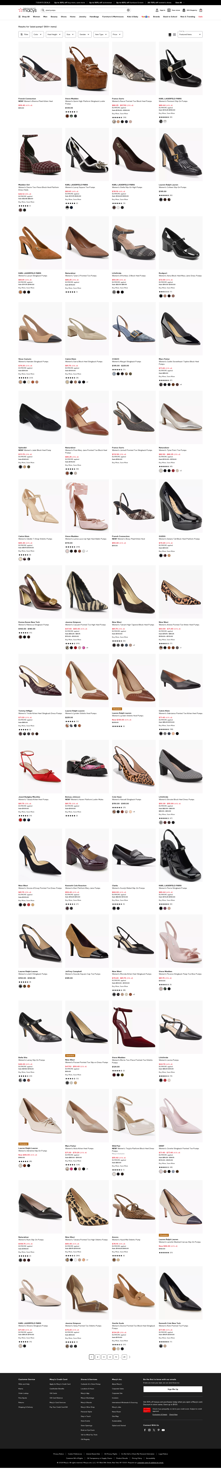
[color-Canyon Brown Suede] (114, 207)
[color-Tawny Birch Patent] (32, 382)
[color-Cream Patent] (126, 994)
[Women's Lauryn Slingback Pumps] (40, 243)
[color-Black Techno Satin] (118, 1074)
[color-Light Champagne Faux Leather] (177, 470)
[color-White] (114, 1174)
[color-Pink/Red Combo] (83, 647)
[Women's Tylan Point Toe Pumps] (181, 417)
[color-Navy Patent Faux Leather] (165, 470)
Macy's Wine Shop (88, 1407)
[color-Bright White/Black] (165, 121)
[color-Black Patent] (24, 210)
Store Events (85, 1421)
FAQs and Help (23, 1384)
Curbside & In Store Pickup (90, 1384)
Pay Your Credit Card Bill (59, 1407)
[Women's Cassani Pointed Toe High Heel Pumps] (87, 592)
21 (124, 1357)
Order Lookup (23, 1393)
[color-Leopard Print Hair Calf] (114, 811)
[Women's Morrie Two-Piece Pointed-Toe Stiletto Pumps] (134, 1027)
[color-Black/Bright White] (160, 121)
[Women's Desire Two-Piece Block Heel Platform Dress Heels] (40, 154)
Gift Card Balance (56, 1398)
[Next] (59, 68)
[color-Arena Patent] (75, 1082)
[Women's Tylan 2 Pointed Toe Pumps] (87, 243)
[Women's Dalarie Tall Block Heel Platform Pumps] (181, 506)
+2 (87, 382)
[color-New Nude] (20, 1346)
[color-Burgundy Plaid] (20, 210)
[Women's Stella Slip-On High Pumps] (134, 154)
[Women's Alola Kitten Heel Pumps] (87, 1115)
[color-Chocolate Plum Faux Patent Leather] (118, 292)
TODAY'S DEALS (43, 3)
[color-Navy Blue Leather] (126, 121)
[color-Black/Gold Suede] (75, 1346)
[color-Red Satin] (20, 819)
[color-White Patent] (71, 1082)
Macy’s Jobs (116, 1407)
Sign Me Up (173, 1389)
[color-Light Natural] (67, 1168)
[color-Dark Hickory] (165, 199)
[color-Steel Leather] (165, 733)
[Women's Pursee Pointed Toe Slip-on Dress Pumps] (87, 1027)
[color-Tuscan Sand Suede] (130, 811)
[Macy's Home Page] (27, 10)
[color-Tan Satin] (79, 551)
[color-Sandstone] (36, 382)
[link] (40, 103)
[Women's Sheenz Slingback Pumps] (40, 1293)
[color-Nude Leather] (173, 733)
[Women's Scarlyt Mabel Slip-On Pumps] (134, 855)
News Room (116, 1412)
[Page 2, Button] (129, 1357)
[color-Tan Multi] (24, 986)
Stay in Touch (86, 1416)
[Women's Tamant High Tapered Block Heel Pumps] (134, 592)
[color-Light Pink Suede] (130, 121)
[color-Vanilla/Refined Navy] (71, 725)
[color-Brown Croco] (67, 116)
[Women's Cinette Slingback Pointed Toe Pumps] (181, 1115)
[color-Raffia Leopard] (67, 1259)
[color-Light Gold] (165, 1346)
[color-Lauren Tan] (79, 725)
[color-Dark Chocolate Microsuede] (169, 822)
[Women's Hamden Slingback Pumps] (40, 328)
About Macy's (117, 1384)
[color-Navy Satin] (28, 819)
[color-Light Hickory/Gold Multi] (67, 1346)
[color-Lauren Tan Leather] (28, 986)
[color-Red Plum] (165, 908)
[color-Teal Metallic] (126, 645)
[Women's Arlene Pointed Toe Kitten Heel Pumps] (181, 592)
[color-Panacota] (118, 1259)
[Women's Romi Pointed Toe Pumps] (181, 1293)
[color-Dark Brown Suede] (114, 645)
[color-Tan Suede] (20, 292)
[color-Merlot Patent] (169, 295)
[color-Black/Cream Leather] (67, 207)
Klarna (20, 1389)
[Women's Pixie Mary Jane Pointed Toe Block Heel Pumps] (87, 417)
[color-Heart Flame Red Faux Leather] (173, 470)
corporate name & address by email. (150, 1463)
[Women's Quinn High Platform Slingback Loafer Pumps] (87, 68)
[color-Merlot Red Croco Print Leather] (28, 1260)
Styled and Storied (119, 1425)
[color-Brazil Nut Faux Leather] (67, 473)
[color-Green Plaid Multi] (71, 116)
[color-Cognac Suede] (173, 647)
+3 (134, 994)
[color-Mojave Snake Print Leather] (126, 811)
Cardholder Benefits (57, 1389)
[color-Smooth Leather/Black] (118, 373)
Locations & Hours (87, 1389)
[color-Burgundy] (67, 908)
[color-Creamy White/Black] (28, 382)
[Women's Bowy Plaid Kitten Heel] (134, 506)
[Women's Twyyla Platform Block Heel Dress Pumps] (134, 1115)
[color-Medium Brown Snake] (32, 733)
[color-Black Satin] (71, 551)
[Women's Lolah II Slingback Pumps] (40, 941)
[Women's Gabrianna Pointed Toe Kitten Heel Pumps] (181, 680)
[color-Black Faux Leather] (71, 473)
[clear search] (128, 10)
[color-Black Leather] (122, 121)
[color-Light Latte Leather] (79, 1168)
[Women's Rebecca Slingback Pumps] (40, 592)
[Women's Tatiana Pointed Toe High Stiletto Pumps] (87, 1207)
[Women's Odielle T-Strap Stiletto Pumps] (40, 506)
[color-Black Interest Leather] (114, 908)
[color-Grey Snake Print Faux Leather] (114, 121)
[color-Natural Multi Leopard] (177, 1171)
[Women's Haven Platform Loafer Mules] (87, 766)
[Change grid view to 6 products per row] (174, 34)
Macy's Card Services (58, 1402)
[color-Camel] (114, 1348)
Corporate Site (117, 1393)
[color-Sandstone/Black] (20, 382)
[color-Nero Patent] (71, 382)
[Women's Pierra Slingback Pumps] (181, 855)
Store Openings (86, 1425)
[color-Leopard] (165, 1171)
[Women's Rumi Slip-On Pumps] (40, 1207)
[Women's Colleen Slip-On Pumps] (181, 154)
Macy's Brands (86, 1402)
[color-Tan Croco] (28, 1080)
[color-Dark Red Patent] (24, 559)
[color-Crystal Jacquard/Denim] (114, 373)
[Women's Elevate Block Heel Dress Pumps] (181, 766)
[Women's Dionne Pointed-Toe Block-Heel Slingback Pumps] (134, 1293)
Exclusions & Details (160, 1414)
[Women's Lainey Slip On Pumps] (40, 1027)
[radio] (67, 116)
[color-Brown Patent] (173, 384)
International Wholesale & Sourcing (124, 1402)
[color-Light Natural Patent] (75, 382)
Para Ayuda (22, 1398)
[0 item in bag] (201, 10)
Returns (21, 1402)
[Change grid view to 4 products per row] (170, 35)
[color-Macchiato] (24, 466)
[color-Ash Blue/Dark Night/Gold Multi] (71, 1346)
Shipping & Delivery (25, 1407)
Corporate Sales (118, 1389)
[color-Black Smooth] (122, 207)
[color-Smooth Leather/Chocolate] (122, 373)
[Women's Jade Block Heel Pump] (40, 417)
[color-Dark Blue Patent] (79, 382)
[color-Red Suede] (28, 904)
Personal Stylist (86, 1412)
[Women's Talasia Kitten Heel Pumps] (40, 766)
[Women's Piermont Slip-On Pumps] (181, 68)
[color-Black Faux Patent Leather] (122, 292)
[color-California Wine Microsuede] (165, 822)
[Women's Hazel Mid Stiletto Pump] (134, 1207)
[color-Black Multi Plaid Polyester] (114, 292)
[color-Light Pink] (160, 1171)
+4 (181, 384)
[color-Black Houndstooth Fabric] (160, 822)
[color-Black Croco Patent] (118, 645)
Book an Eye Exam (88, 1430)
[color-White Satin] (83, 551)
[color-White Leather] (75, 1259)
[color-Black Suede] (28, 292)
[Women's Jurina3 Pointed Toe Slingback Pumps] (134, 417)
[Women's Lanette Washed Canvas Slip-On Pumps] (181, 1207)
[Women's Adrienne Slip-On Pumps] (40, 1115)
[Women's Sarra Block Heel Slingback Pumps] (87, 328)
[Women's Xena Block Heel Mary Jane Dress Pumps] (181, 243)
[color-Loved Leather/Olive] (130, 373)
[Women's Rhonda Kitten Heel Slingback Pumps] (134, 941)
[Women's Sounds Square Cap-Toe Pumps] (87, 941)
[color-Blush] (169, 908)
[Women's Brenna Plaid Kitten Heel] (40, 68)
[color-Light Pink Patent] (79, 647)
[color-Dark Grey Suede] (177, 647)
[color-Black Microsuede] (173, 822)
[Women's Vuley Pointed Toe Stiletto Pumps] (87, 1293)
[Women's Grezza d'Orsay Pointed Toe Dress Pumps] (40, 855)
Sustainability (116, 1421)
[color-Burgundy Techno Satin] (114, 1074)
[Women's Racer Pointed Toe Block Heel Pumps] (134, 68)
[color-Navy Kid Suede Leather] (24, 1080)
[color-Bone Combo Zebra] (67, 647)
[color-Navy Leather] (169, 733)
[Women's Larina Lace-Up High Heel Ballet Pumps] (87, 506)
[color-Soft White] (20, 1165)
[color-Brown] (169, 1080)
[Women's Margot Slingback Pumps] (134, 328)
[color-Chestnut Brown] (169, 199)
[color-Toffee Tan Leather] (118, 121)
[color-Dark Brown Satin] (75, 551)
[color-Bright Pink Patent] (71, 1168)
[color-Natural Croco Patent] (130, 645)
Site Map (115, 1416)
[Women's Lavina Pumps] (181, 1027)
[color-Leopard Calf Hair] (160, 647)
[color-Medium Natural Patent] (165, 295)
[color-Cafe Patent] (169, 555)
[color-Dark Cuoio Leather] (122, 811)
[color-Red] (165, 1080)
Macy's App (85, 1393)
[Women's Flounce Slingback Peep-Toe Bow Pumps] (181, 941)
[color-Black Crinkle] (75, 116)
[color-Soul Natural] (114, 1259)
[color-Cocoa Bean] (122, 1174)
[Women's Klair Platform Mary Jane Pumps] (87, 855)
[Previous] (21, 68)
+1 (87, 551)
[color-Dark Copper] (20, 637)
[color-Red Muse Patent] (75, 647)
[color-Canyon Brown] (28, 637)
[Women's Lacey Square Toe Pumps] (87, 154)
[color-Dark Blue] (28, 733)
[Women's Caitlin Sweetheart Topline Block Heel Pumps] (181, 328)
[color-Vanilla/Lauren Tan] (67, 725)
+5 (87, 1169)
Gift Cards (53, 1393)
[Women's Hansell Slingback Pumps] (134, 766)
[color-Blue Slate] (173, 1171)
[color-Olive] (28, 466)
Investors (115, 1398)
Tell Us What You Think (89, 1435)
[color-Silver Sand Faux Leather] (160, 470)
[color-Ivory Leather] (79, 1259)
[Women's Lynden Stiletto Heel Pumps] (87, 680)
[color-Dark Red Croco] (20, 733)
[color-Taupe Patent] (173, 295)
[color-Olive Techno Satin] (122, 1074)
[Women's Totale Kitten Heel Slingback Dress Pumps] (40, 680)
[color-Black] (160, 199)
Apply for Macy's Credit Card (60, 1384)
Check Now (173, 1414)
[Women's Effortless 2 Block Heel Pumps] (134, 243)
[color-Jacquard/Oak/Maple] (126, 373)
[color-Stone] (118, 1348)
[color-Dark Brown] (177, 384)
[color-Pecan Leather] (169, 647)
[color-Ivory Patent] (67, 382)
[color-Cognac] (130, 994)
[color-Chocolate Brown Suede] (24, 1260)
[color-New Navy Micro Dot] (71, 207)
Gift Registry (85, 1439)
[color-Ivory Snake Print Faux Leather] (75, 473)
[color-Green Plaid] (165, 988)
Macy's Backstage (87, 1398)
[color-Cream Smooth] (118, 207)
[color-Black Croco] (20, 1080)
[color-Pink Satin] (67, 551)
